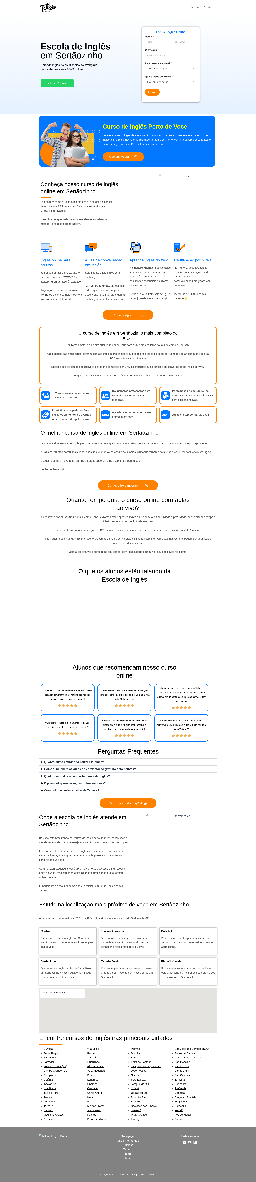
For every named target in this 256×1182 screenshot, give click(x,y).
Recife (91, 1053)
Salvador (49, 1062)
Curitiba (48, 1048)
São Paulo (50, 1057)
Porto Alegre (51, 1053)
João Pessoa (138, 1070)
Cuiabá (135, 1088)
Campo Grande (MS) (56, 1070)
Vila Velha (93, 1048)
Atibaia (135, 1057)
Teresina (180, 1079)
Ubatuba (180, 1092)
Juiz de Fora (51, 1092)
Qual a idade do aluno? (159, 76)
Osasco (48, 1119)
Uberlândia (50, 1088)
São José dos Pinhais (144, 1106)
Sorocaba (180, 1106)
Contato (209, 7)
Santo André (94, 1092)
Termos (128, 1149)
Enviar (152, 92)
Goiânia (48, 1079)
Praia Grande (139, 1114)
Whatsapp (152, 50)
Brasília (135, 1053)
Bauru (90, 1101)
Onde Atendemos (128, 1140)
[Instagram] (184, 1142)
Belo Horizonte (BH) (55, 1066)
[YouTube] (190, 1142)
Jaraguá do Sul (140, 1084)
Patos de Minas (96, 1119)
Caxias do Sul (139, 1092)
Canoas (48, 1110)
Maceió (179, 1110)
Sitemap (128, 1158)
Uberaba (92, 1084)
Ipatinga (135, 1119)
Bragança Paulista (185, 1097)
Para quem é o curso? (158, 63)
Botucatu (180, 1119)
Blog (128, 1153)
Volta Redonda (96, 1070)
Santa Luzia (182, 1066)
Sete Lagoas (138, 1079)
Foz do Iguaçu (183, 1114)
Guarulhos (93, 1062)
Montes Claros (95, 1106)
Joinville (48, 1106)
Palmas (135, 1048)
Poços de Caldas (185, 1053)
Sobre (195, 7)
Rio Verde (180, 1088)
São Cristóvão (183, 1075)
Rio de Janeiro (95, 1066)
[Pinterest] (195, 1142)
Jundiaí (91, 1057)
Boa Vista (180, 1084)
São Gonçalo (182, 1062)
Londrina (92, 1079)
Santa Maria (182, 1070)
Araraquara (94, 1110)
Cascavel (92, 1088)
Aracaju (48, 1097)
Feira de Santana (141, 1062)
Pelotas (91, 1114)
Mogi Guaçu (182, 1101)
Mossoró (136, 1110)
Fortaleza (49, 1101)
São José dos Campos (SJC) (192, 1048)
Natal (90, 1097)
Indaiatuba (50, 1084)
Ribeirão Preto (139, 1097)
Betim (90, 1075)
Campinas (50, 1075)
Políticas (128, 1144)
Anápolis (136, 1101)
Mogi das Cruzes (54, 1114)
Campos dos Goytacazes (146, 1066)
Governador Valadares (188, 1057)
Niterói (135, 1075)
